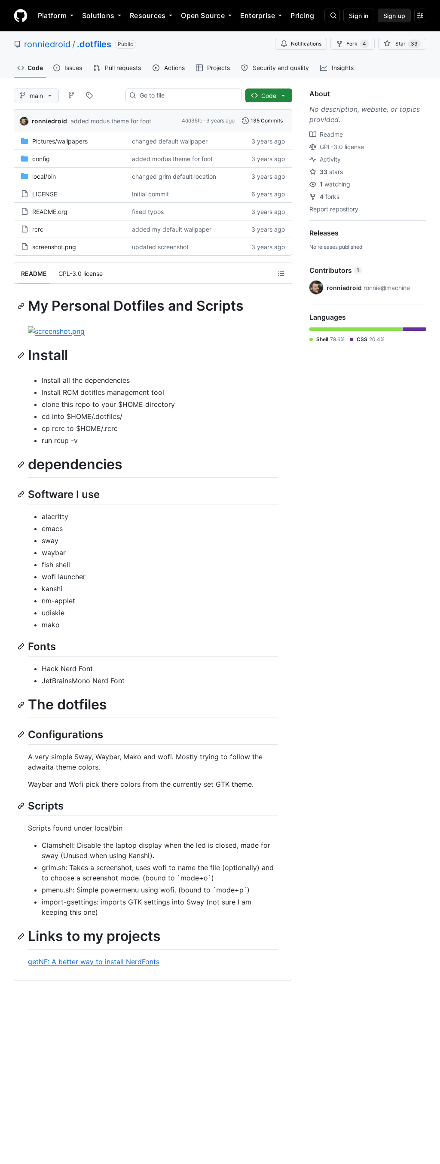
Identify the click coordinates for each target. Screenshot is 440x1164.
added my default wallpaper (171, 229)
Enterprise (257, 15)
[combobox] (187, 95)
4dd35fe (192, 120)
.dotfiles (94, 44)
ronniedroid (47, 44)
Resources (147, 15)
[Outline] (281, 273)
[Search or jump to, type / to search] (332, 15)
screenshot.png (54, 247)
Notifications (306, 43)
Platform (52, 15)
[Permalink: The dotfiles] (22, 705)
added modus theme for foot (110, 121)
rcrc (37, 229)
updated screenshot (160, 247)
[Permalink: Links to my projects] (22, 937)
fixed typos (148, 211)
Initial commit (150, 194)
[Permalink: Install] (22, 355)
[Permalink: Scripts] (22, 806)
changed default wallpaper (170, 141)
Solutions (98, 15)
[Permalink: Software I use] (22, 494)
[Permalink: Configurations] (22, 734)
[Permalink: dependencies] (22, 465)
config (41, 158)
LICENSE (44, 194)
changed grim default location (174, 176)
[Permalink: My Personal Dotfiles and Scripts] (22, 306)
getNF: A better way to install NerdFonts (93, 961)
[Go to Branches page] (71, 95)
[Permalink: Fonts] (22, 646)
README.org (49, 211)
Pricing (302, 15)
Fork (356, 43)
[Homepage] (21, 15)
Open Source (203, 15)
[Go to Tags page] (89, 95)
